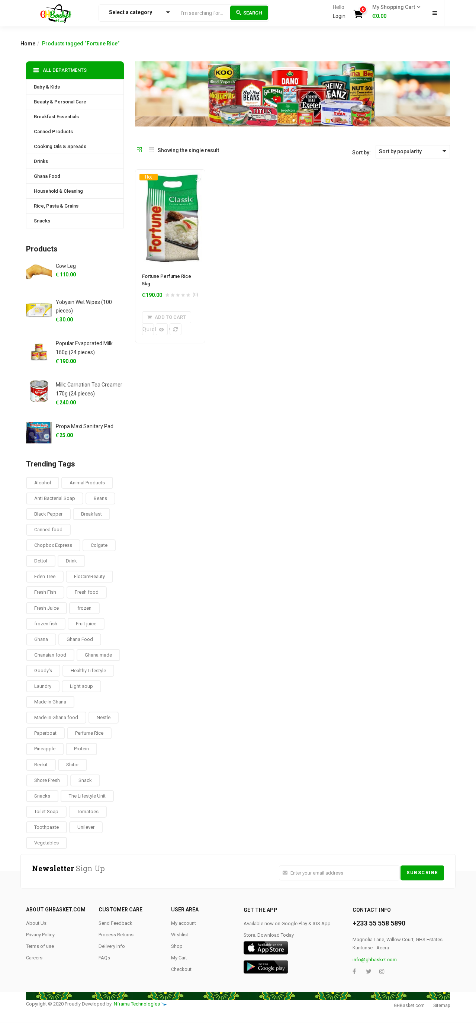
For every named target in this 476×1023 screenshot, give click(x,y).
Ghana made (98, 655)
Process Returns (116, 934)
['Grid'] (139, 150)
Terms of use (40, 946)
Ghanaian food (50, 655)
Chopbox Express (53, 545)
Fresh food (87, 592)
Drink (71, 561)
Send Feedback (115, 923)
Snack (85, 780)
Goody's (43, 670)
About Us (36, 923)
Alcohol (42, 482)
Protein (81, 748)
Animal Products (87, 482)
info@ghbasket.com (375, 959)
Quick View (148, 329)
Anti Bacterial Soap (54, 498)
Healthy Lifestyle (88, 670)
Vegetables (46, 843)
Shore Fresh (47, 780)
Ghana (41, 639)
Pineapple (44, 748)
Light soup (81, 686)
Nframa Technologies (137, 1004)
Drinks (41, 161)
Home (27, 43)
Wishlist (179, 934)
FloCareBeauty (89, 576)
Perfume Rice (89, 733)
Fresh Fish (45, 592)
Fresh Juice (46, 608)
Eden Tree (44, 576)
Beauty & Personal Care (60, 102)
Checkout (181, 969)
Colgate (99, 545)
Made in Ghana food (56, 717)
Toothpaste (46, 827)
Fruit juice (86, 623)
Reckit (41, 764)
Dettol (40, 561)
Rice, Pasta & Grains (56, 206)
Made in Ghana (50, 702)
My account (183, 923)
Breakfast (91, 514)
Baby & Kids (47, 87)
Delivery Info (112, 946)
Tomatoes (88, 811)
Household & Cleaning (58, 191)
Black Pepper (48, 514)
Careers (34, 958)
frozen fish (45, 623)
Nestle (103, 717)
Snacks (42, 221)
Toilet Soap (46, 811)
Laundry (42, 686)
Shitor (72, 764)
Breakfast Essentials (56, 116)
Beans (100, 498)
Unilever (85, 827)
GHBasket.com (409, 1005)
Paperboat (45, 733)
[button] (394, 12)
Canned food (48, 529)
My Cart (179, 958)
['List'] (151, 150)
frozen (84, 608)
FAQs (104, 958)
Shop (177, 946)
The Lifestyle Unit (87, 796)
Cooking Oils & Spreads (60, 146)
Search (252, 13)
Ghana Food (47, 176)
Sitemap (441, 1005)
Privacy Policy (40, 934)
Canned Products (53, 131)
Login (339, 16)
